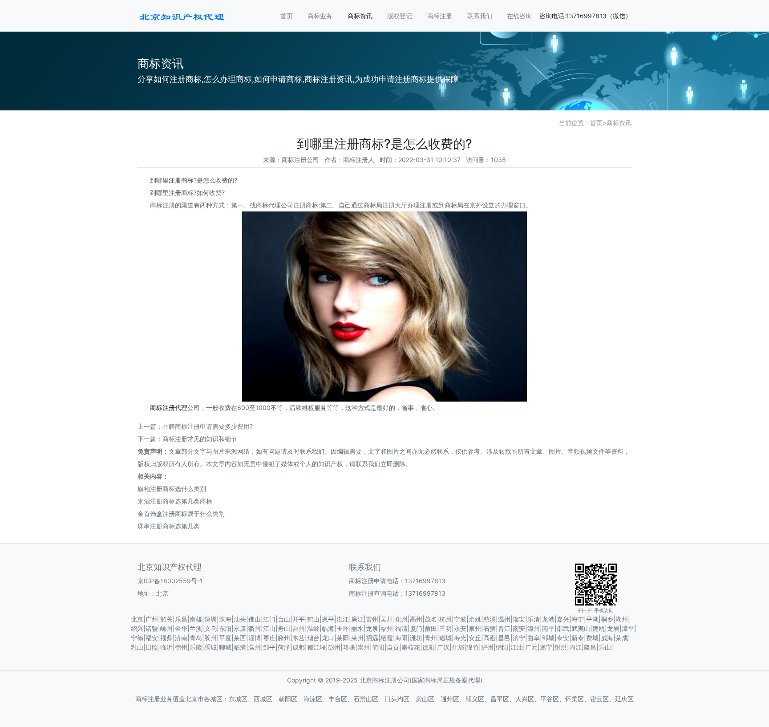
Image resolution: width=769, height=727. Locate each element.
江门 (269, 619)
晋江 (504, 628)
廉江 (357, 619)
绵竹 (472, 647)
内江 (575, 647)
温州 (504, 619)
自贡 (393, 647)
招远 (372, 638)
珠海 (225, 619)
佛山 (254, 619)
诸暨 (152, 628)
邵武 (563, 628)
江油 (516, 647)
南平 (548, 628)
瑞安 (519, 619)
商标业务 (320, 16)
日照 (152, 647)
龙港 (548, 619)
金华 (181, 628)
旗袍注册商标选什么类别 (172, 488)
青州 (431, 638)
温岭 (313, 628)
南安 (519, 628)
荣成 (621, 638)
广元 (531, 647)
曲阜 (533, 638)
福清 (401, 628)
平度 (225, 638)
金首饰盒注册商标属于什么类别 (181, 513)
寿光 (460, 638)
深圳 (210, 619)
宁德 (137, 638)
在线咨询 (519, 16)
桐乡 (607, 619)
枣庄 (269, 638)
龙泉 (372, 628)
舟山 (284, 628)
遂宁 (546, 647)
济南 (181, 638)
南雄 (196, 619)
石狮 (489, 628)
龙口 (328, 638)
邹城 (548, 638)
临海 (328, 628)
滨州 (254, 647)
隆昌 (590, 647)
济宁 (519, 638)
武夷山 (580, 628)
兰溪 (196, 628)
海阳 (401, 638)
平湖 (592, 619)
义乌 (210, 628)
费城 (592, 638)
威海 (607, 638)
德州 (181, 647)
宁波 (460, 619)
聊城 (225, 647)
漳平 (628, 628)
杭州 (445, 619)
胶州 (210, 638)
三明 (445, 628)
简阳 (378, 647)
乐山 (605, 647)
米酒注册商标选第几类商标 (175, 501)
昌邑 (504, 638)
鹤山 (313, 619)
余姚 (475, 619)
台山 (284, 619)
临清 (240, 647)
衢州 (254, 628)
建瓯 (598, 628)
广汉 (443, 647)
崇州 (363, 647)
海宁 (577, 619)
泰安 (563, 638)
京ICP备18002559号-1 (170, 581)
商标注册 (439, 16)
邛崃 (349, 647)
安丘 (475, 638)
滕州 (284, 638)
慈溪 (489, 619)
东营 (298, 638)
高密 (489, 638)
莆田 (431, 628)
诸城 (445, 638)
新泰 (577, 638)
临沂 (166, 647)
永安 (460, 628)
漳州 (533, 628)
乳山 (137, 647)
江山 (269, 628)
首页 (286, 16)
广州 (152, 619)
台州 (298, 628)
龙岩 (613, 628)
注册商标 (181, 180)
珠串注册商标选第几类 (169, 526)
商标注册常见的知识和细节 (199, 439)
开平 (298, 619)
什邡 (458, 647)
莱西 (240, 638)
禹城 (210, 647)
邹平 (269, 647)
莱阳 (342, 638)
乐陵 (196, 647)
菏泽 (284, 647)
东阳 (225, 628)
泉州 (475, 628)
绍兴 (137, 628)
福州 (386, 628)
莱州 (357, 638)
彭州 (334, 647)
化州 (401, 619)
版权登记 (399, 16)
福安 (152, 638)
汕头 (240, 619)
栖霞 (386, 638)
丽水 (357, 628)
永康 (240, 628)
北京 (137, 619)
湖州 (621, 619)
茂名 (431, 619)
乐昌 (181, 619)
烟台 (313, 638)
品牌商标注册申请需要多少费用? (207, 426)
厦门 (416, 628)
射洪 (560, 647)
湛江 (342, 619)
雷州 (372, 619)
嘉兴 (563, 619)
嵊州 (166, 628)
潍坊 (416, 638)
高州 (416, 619)
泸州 (487, 647)
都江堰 (316, 647)
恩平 (328, 619)
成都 (298, 647)
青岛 (196, 638)
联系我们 (479, 16)
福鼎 (166, 638)
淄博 (254, 638)
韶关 (166, 619)
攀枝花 (410, 647)
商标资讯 (360, 16)
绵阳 (502, 647)
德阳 (428, 647)
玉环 (342, 628)
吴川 (386, 619)
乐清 (533, 619)
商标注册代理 (168, 407)
